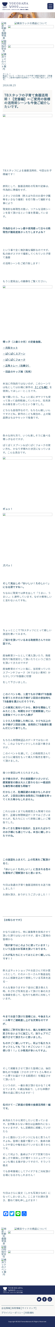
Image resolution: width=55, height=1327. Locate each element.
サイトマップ (28, 1308)
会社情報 (5, 1308)
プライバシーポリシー (12, 1312)
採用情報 (16, 1308)
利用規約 (29, 1312)
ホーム (6, 74)
